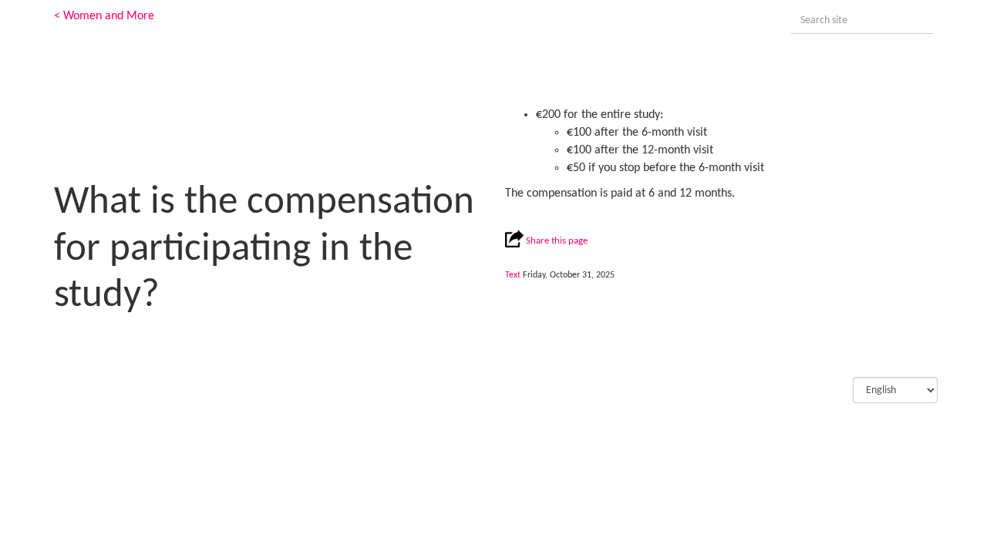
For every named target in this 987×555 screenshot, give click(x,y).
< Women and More (104, 16)
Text (512, 275)
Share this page (556, 241)
